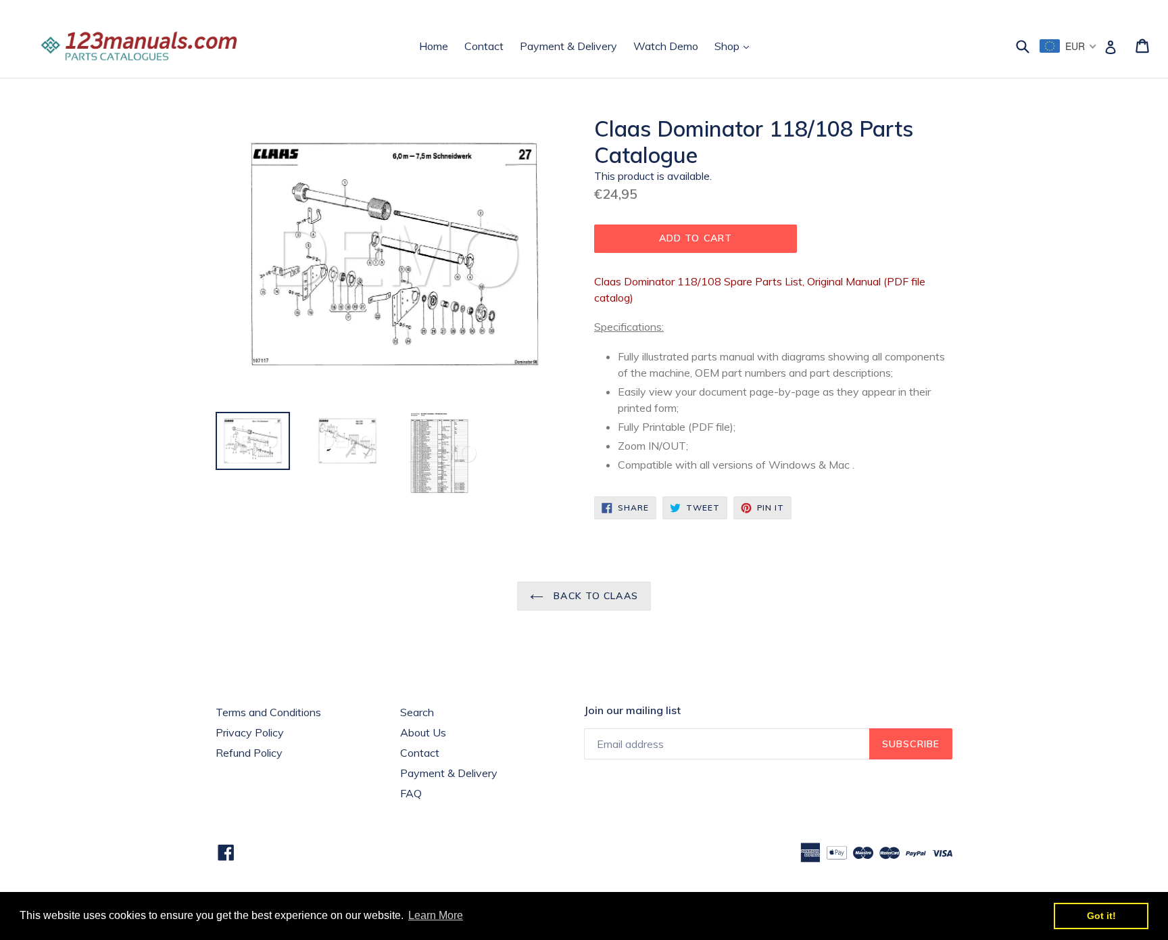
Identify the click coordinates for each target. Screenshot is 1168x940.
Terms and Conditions (268, 712)
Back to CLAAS (594, 596)
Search (417, 712)
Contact (484, 46)
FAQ (411, 793)
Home (433, 46)
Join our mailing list (632, 710)
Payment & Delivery (568, 46)
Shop (735, 46)
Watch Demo (665, 46)
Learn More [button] (435, 915)
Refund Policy (249, 752)
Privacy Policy (250, 732)
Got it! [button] (1101, 915)
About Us (423, 732)
